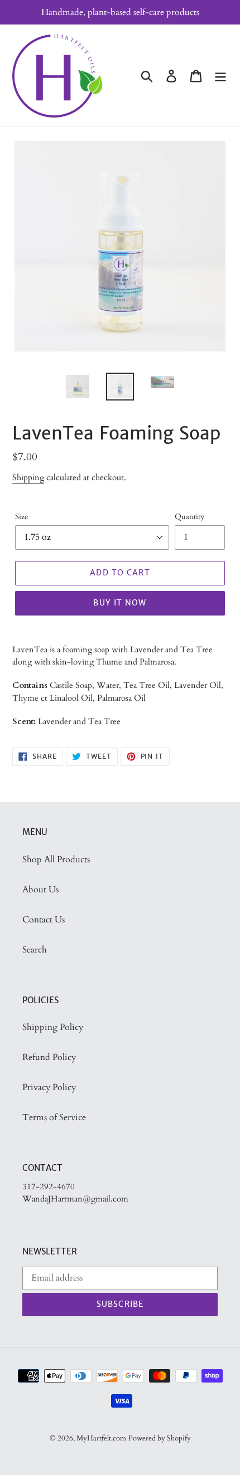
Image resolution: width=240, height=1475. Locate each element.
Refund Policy (49, 1057)
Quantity (189, 516)
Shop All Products (56, 859)
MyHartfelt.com (101, 1438)
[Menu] (220, 75)
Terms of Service (54, 1117)
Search (34, 950)
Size (21, 516)
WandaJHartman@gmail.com (75, 1198)
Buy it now (119, 603)
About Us (40, 889)
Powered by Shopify (159, 1438)
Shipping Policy (52, 1027)
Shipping (28, 477)
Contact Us (43, 920)
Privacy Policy (49, 1087)
